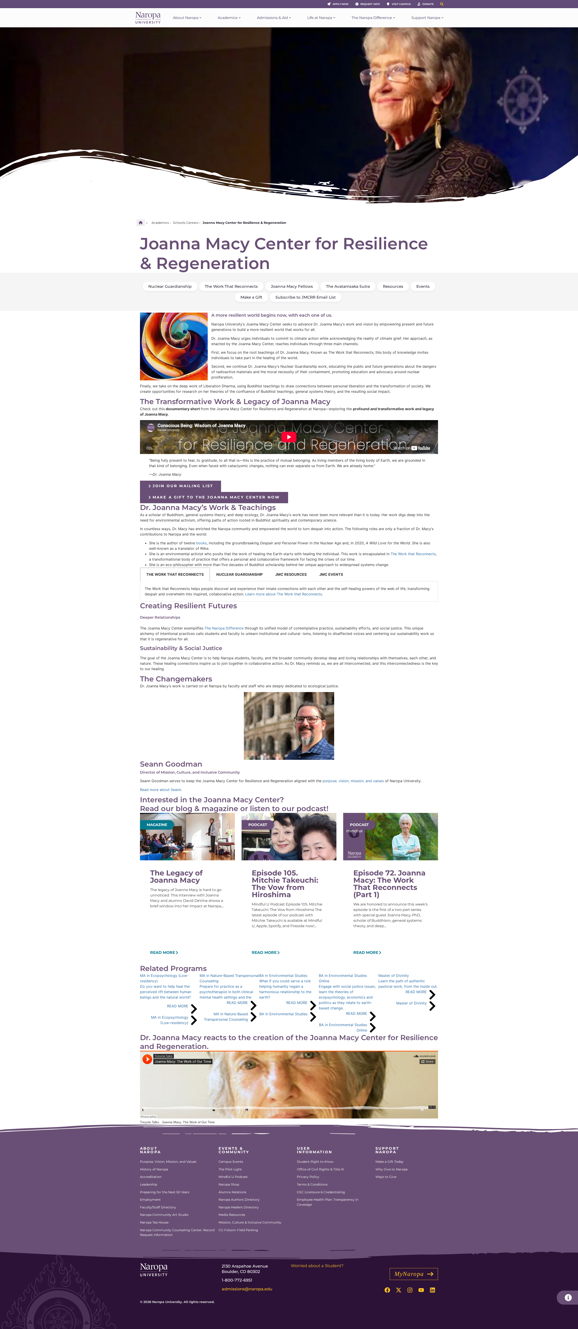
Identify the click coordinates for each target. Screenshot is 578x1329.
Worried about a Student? (317, 1265)
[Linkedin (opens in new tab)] (432, 1290)
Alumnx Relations (232, 1192)
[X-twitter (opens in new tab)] (398, 1290)
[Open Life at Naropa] (334, 18)
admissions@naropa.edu (247, 1289)
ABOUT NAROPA (150, 1150)
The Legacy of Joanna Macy (176, 876)
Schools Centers (185, 223)
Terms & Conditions (312, 1184)
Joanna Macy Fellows (292, 286)
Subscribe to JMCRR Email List (305, 297)
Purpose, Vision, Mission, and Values (168, 1162)
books (201, 543)
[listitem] (170, 1003)
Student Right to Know (315, 1162)
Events (423, 286)
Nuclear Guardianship (170, 286)
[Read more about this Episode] (164, 953)
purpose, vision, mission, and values (353, 781)
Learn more (283, 594)
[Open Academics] (240, 18)
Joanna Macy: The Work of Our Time (188, 1122)
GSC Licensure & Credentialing (321, 1192)
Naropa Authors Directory (239, 1200)
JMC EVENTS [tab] (331, 574)
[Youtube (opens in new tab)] (421, 1290)
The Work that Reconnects (413, 554)
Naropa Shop (229, 1184)
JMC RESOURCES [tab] (291, 574)
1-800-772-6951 (237, 1280)
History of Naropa (154, 1169)
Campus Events (231, 1162)
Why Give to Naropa (391, 1169)
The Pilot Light (230, 1169)
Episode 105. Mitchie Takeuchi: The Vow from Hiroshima (285, 883)
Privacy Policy (308, 1177)
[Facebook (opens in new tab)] (387, 1290)
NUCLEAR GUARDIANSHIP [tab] (239, 574)
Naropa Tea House (154, 1222)
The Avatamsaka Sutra (348, 286)
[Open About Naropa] (200, 18)
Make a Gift (251, 297)
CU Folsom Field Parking (238, 1230)
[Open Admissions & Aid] (290, 18)
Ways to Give (385, 1177)
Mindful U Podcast (233, 1177)
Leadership (148, 1184)
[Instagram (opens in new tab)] (409, 1290)
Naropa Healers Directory (239, 1207)
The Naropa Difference (224, 628)
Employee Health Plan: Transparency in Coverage (327, 1202)
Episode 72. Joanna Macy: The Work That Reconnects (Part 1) (389, 883)
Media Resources (232, 1215)
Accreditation (150, 1177)
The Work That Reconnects (231, 286)
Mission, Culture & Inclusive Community (250, 1222)
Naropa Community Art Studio (164, 1215)
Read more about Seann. (161, 789)
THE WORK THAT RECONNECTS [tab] (175, 574)
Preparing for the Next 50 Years (164, 1192)
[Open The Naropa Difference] (394, 18)
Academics (160, 223)
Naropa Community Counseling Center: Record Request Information (177, 1232)
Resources (393, 286)
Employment (150, 1200)
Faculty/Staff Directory (158, 1207)
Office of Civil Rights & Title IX (320, 1169)
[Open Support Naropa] (442, 18)
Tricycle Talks (149, 1122)
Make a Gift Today (389, 1162)
